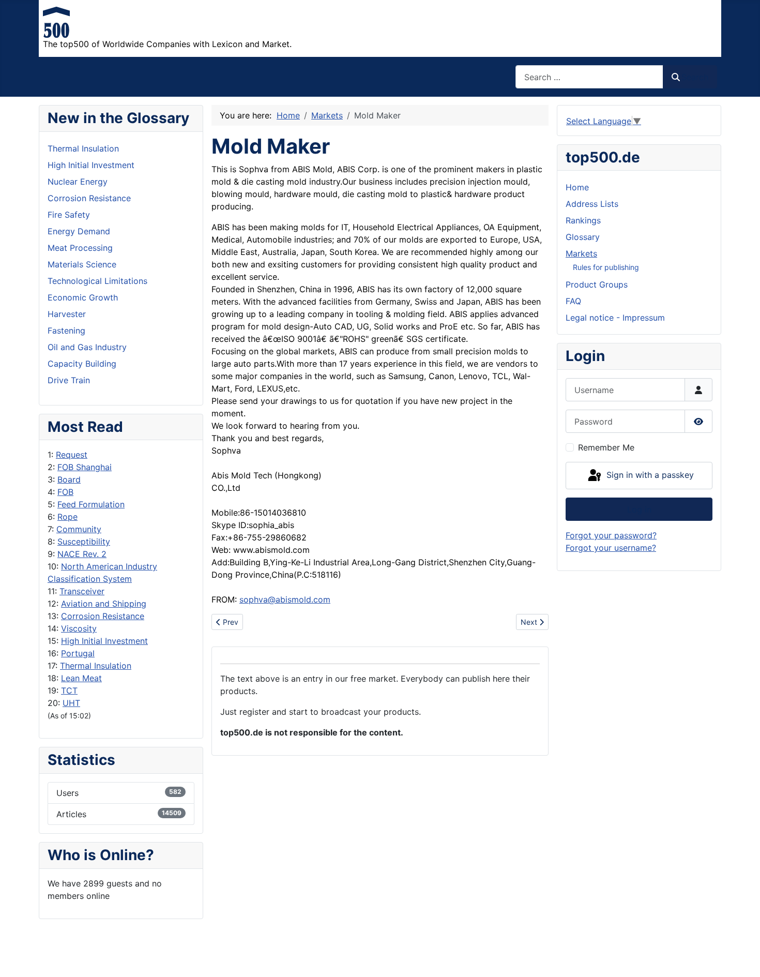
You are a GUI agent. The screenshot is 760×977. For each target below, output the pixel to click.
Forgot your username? (611, 548)
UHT (71, 703)
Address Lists (592, 204)
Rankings (583, 220)
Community (78, 529)
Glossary (583, 237)
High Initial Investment (104, 641)
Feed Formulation (91, 504)
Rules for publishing (606, 267)
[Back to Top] (742, 958)
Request (71, 454)
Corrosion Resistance (102, 616)
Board (69, 479)
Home (577, 187)
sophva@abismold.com (284, 599)
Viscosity (79, 628)
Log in (639, 509)
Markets (581, 253)
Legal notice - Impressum (615, 317)
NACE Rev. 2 (82, 554)
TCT (69, 690)
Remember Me (606, 447)
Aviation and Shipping (103, 603)
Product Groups (597, 284)
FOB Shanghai (84, 467)
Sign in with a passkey (649, 475)
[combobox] (589, 76)
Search (694, 77)
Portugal (78, 653)
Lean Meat (81, 678)
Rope (67, 517)
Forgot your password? (611, 535)
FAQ (573, 301)
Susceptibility (83, 541)
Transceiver (81, 591)
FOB (65, 492)
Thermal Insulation (95, 665)
